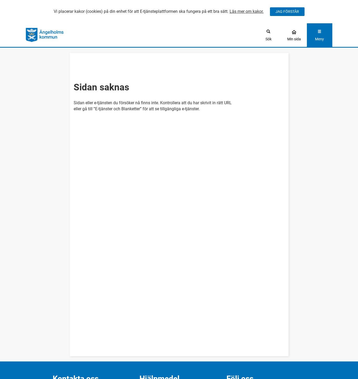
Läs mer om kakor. (247, 11)
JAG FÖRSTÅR (287, 11)
